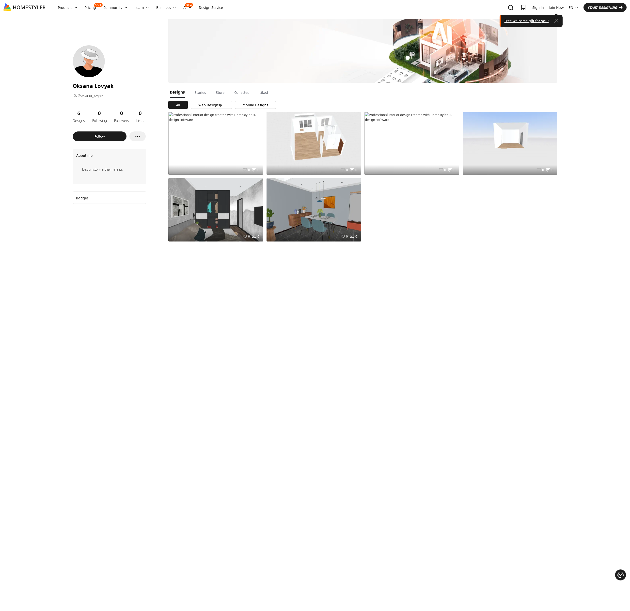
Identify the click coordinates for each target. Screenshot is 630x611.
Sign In (538, 7)
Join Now (556, 7)
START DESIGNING (602, 7)
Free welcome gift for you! (526, 20)
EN (571, 7)
